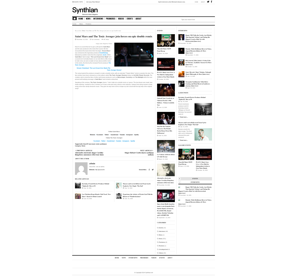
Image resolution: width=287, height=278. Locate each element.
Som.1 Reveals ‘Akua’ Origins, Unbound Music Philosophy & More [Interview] (198, 73)
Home (196, 2)
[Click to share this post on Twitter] (153, 170)
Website (92, 135)
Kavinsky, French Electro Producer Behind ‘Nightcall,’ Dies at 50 (191, 98)
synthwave (103, 144)
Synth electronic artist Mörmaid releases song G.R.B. (163, 2)
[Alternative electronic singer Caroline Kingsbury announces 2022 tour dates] (166, 170)
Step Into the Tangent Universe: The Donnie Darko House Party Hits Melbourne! (164, 129)
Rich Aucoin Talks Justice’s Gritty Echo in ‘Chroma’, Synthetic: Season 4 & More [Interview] (198, 62)
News (88, 18)
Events (130, 18)
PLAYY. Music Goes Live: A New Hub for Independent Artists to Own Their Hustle (166, 74)
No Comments (96, 39)
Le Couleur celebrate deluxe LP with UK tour (166, 155)
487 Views (106, 39)
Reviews (161, 246)
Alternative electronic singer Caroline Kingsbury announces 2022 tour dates (165, 180)
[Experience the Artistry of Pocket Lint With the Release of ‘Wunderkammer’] (119, 196)
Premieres (110, 18)
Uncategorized (163, 249)
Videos (121, 18)
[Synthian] (85, 10)
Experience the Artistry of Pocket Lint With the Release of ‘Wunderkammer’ (138, 195)
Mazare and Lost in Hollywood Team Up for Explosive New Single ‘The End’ (137, 185)
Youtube (122, 135)
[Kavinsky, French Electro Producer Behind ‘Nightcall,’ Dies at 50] (78, 185)
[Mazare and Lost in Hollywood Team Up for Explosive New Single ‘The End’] (119, 185)
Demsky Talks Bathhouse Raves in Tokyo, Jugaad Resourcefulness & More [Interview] (199, 51)
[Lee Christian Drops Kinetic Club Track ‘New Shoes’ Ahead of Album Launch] (78, 196)
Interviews (98, 18)
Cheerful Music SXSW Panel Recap (164, 50)
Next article (139, 151)
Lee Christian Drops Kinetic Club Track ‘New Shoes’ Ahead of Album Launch (96, 195)
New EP (85, 144)
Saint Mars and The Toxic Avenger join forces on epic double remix (113, 36)
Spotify (136, 135)
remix (97, 144)
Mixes (160, 235)
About (203, 2)
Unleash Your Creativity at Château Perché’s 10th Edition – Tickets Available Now (165, 101)
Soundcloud (114, 135)
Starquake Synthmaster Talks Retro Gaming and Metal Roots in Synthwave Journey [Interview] (198, 84)
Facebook (100, 135)
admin (92, 163)
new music (92, 144)
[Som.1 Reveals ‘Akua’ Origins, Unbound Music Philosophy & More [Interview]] (181, 74)
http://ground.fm (100, 169)
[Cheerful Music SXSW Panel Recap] (166, 40)
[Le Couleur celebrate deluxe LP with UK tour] (166, 146)
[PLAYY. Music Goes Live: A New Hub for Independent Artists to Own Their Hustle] (166, 64)
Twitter (107, 135)
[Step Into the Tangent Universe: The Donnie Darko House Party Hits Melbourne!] (166, 118)
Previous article (89, 151)
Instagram (129, 135)
